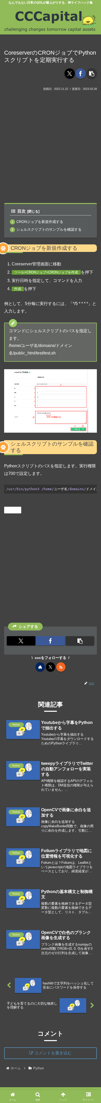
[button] (91, 73)
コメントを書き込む (53, 1053)
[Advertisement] (50, 145)
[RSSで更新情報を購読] (61, 667)
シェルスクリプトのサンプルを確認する (49, 229)
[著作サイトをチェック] (40, 667)
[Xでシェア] (69, 73)
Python (15, 510)
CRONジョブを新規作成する (39, 222)
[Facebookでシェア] (80, 73)
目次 (21, 211)
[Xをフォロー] (50, 667)
